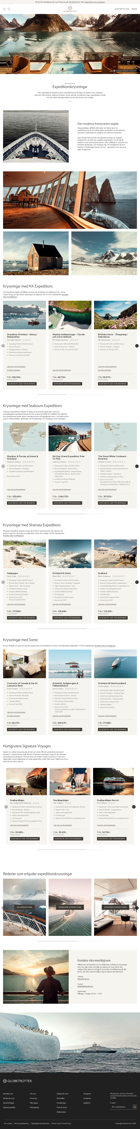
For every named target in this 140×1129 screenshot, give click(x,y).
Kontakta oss (122, 9)
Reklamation (61, 1112)
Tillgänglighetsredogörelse (40, 1123)
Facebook (87, 1098)
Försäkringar (61, 1103)
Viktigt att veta (62, 1094)
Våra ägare (34, 1103)
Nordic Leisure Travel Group (61, 1123)
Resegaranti (34, 1107)
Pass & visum (62, 1107)
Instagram (87, 1094)
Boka (134, 9)
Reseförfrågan (8, 1103)
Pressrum (33, 1098)
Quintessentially (9, 1107)
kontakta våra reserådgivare (13, 535)
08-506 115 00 (83, 979)
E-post (113, 1103)
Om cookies (8, 1123)
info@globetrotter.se (85, 986)
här (98, 969)
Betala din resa (8, 1098)
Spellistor (86, 1103)
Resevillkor (61, 1098)
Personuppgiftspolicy (21, 1123)
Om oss (33, 1094)
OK (135, 1107)
